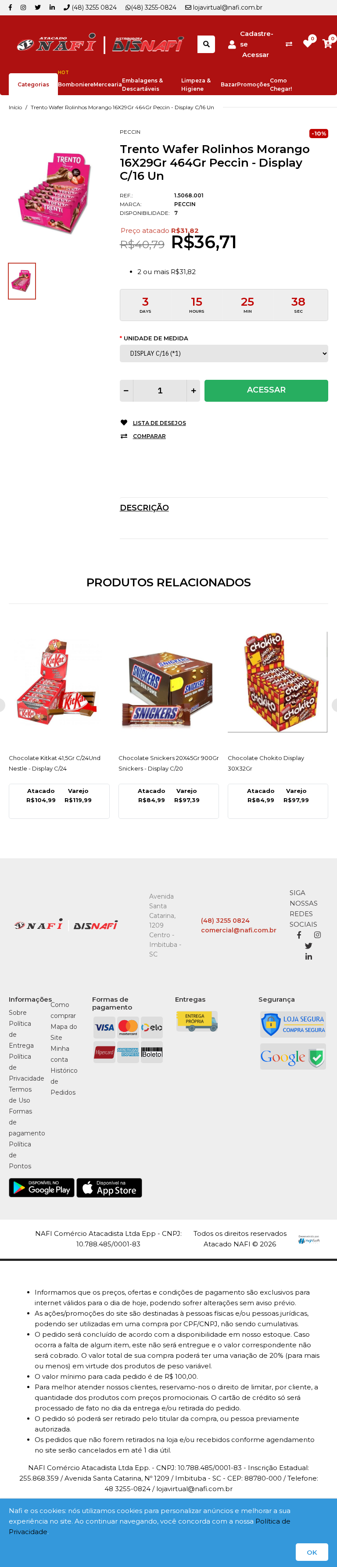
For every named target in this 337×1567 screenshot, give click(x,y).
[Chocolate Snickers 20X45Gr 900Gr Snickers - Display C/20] (168, 682)
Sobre (18, 1013)
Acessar (255, 54)
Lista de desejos (159, 423)
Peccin (130, 132)
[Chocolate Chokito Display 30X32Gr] (278, 682)
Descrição (144, 508)
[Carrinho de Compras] (327, 44)
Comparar (149, 436)
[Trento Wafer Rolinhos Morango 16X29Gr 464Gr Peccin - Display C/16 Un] (58, 193)
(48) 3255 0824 (93, 7)
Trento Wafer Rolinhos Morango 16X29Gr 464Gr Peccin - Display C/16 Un (122, 107)
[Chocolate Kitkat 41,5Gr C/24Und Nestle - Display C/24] (59, 682)
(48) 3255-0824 (153, 7)
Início (15, 107)
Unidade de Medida (156, 338)
